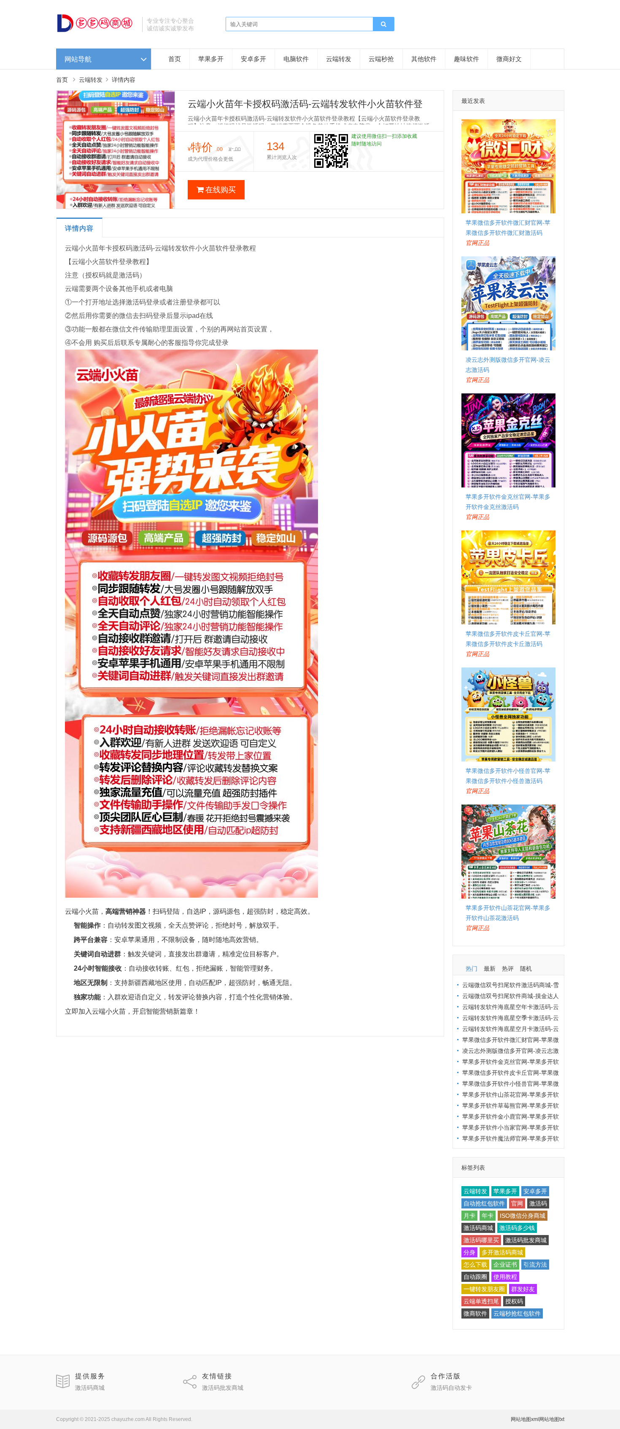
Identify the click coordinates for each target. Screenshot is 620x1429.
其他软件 (424, 58)
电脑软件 (296, 58)
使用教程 (505, 1276)
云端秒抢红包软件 (517, 1313)
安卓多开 (253, 58)
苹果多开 (211, 58)
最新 (490, 968)
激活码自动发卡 (451, 1387)
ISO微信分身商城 (522, 1215)
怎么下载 (475, 1264)
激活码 (538, 1203)
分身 (469, 1252)
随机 (526, 968)
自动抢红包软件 (484, 1203)
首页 (174, 58)
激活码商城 (478, 1227)
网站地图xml (525, 1419)
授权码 (514, 1301)
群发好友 (523, 1289)
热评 (508, 968)
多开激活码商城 (502, 1252)
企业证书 (505, 1264)
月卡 (469, 1215)
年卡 (487, 1215)
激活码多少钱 (517, 1227)
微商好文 (509, 58)
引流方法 (535, 1264)
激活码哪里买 (481, 1240)
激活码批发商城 (526, 1240)
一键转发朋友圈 (484, 1289)
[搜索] (383, 24)
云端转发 (338, 58)
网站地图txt (551, 1419)
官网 (517, 1203)
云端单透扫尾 (481, 1301)
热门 (471, 968)
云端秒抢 (381, 58)
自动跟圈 (475, 1276)
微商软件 (475, 1313)
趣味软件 (466, 58)
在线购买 (220, 190)
